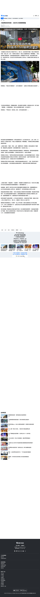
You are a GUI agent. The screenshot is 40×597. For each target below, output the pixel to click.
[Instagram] (21, 551)
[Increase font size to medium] (34, 15)
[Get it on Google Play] (23, 590)
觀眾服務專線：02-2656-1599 (20, 548)
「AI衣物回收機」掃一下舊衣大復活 (20, 242)
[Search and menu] (38, 16)
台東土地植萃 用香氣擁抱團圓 (20, 234)
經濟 (2, 229)
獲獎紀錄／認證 (3, 586)
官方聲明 (2, 584)
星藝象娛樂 (2, 578)
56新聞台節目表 (3, 558)
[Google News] (25, 551)
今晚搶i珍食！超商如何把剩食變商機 (20, 241)
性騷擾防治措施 (3, 565)
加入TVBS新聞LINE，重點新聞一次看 (20, 254)
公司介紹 (2, 573)
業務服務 (2, 583)
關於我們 (2, 556)
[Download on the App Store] (16, 590)
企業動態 (2, 574)
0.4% (21, 229)
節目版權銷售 (3, 580)
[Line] (17, 551)
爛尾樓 (17, 229)
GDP (5, 229)
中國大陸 (12, 229)
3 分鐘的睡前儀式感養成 (20, 236)
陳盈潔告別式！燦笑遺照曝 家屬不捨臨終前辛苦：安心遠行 (14, 18)
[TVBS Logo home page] (4, 15)
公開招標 (2, 581)
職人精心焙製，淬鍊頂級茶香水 (20, 235)
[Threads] (19, 551)
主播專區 (2, 577)
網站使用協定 (3, 566)
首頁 (1, 20)
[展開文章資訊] (38, 25)
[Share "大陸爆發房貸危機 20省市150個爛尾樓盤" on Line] (36, 16)
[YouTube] (23, 551)
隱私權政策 (2, 563)
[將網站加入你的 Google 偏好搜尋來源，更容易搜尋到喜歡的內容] (20, 256)
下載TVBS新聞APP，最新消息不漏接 (20, 252)
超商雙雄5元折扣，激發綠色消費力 (20, 240)
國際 (3, 20)
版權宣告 (2, 567)
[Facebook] (15, 551)
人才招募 (2, 576)
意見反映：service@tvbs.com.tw (20, 547)
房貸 (8, 229)
